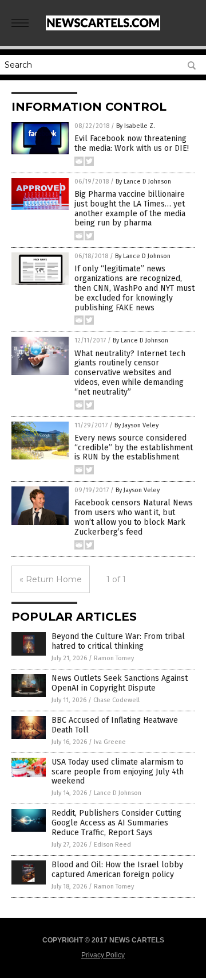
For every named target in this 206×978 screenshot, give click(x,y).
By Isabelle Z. (135, 126)
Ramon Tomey (114, 658)
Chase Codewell (116, 700)
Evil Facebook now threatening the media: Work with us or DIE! (131, 143)
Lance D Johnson (117, 793)
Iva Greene (110, 742)
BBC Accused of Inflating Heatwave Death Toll (115, 725)
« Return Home (50, 579)
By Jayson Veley (136, 425)
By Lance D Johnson (143, 181)
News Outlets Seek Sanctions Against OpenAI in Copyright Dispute (120, 683)
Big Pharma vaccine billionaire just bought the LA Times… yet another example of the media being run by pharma (129, 208)
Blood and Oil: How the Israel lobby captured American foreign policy (117, 869)
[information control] (103, 28)
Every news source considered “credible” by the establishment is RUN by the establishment (133, 447)
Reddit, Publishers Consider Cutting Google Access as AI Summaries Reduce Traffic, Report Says (116, 822)
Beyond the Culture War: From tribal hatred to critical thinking (118, 641)
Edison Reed (112, 844)
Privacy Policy (103, 955)
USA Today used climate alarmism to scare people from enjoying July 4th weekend (118, 771)
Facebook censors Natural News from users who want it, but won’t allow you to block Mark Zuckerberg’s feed (133, 517)
